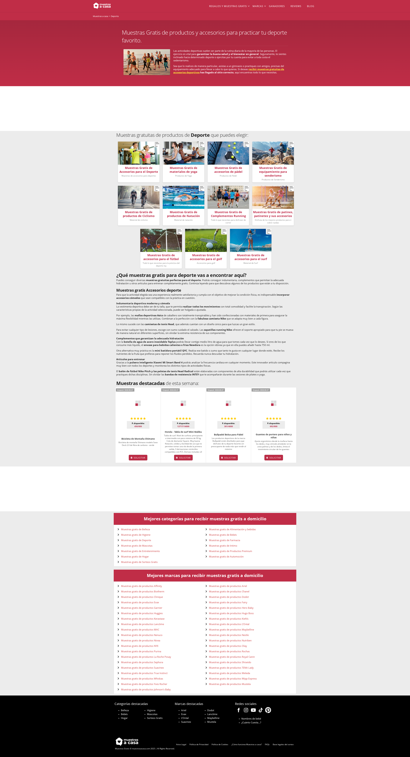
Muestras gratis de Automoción (226, 556)
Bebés (124, 714)
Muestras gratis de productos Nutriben (230, 640)
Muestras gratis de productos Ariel (228, 586)
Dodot (210, 710)
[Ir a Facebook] (238, 710)
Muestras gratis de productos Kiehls (228, 618)
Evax (183, 714)
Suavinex (186, 721)
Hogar (124, 718)
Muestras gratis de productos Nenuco (141, 635)
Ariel (183, 710)
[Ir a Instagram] (246, 710)
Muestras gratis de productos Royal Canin (232, 656)
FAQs (267, 744)
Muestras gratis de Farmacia (224, 540)
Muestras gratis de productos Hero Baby (231, 607)
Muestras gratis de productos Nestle (229, 635)
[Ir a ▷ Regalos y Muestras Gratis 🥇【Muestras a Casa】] (115, 6)
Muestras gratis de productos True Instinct (144, 673)
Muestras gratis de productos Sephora (142, 662)
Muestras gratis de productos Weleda (229, 673)
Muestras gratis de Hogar (135, 556)
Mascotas (152, 714)
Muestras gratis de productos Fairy (228, 602)
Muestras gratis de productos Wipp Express (233, 678)
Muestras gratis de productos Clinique (142, 596)
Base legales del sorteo (283, 744)
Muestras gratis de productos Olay (228, 645)
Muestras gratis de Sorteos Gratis (139, 562)
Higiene (151, 710)
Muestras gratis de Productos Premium (230, 551)
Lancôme (212, 714)
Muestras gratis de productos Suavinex (142, 667)
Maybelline (213, 718)
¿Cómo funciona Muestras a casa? (246, 744)
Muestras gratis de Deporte (136, 540)
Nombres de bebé (251, 718)
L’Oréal (185, 718)
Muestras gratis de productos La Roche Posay (146, 656)
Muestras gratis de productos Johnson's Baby (146, 689)
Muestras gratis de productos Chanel (229, 591)
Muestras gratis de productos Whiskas (142, 678)
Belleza (125, 710)
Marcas (258, 6)
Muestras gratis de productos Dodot (229, 596)
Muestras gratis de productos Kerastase (142, 618)
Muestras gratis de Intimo (223, 545)
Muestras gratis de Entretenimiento (140, 551)
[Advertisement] (205, 108)
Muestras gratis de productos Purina (141, 651)
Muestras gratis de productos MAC (140, 629)
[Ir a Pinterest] (268, 710)
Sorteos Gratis (155, 718)
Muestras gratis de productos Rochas (229, 651)
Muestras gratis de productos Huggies (142, 613)
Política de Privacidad (198, 744)
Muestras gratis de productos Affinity (141, 586)
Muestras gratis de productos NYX (139, 645)
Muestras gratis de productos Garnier (141, 607)
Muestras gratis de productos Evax (140, 602)
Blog (310, 6)
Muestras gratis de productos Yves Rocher (144, 684)
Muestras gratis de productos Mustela (230, 684)
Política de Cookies (220, 744)
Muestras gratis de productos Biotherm (142, 591)
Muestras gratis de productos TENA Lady (231, 667)
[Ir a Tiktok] (260, 710)
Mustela (211, 721)
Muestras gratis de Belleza (135, 529)
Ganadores (277, 6)
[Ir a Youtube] (253, 710)
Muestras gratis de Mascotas (136, 545)
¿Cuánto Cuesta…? (251, 722)
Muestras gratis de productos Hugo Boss (231, 613)
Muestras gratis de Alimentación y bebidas (232, 529)
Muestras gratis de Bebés (223, 534)
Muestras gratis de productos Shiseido (230, 662)
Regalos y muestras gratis (228, 6)
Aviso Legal (181, 744)
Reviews (296, 6)
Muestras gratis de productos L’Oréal (229, 624)
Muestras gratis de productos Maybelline (231, 629)
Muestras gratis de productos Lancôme (142, 624)
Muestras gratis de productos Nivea (140, 640)
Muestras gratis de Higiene (135, 534)
